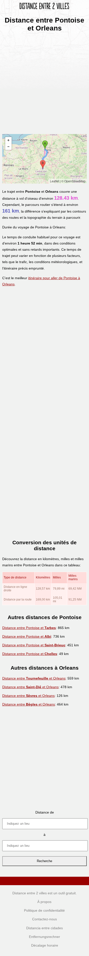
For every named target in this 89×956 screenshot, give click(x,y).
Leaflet (54, 181)
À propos (44, 902)
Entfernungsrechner (44, 937)
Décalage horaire (44, 945)
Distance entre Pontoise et (29, 628)
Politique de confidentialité (44, 910)
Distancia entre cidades (44, 928)
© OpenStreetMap (73, 181)
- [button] (8, 146)
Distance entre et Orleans (34, 678)
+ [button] (8, 140)
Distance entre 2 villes (29, 893)
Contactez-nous (44, 919)
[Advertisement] (44, 81)
